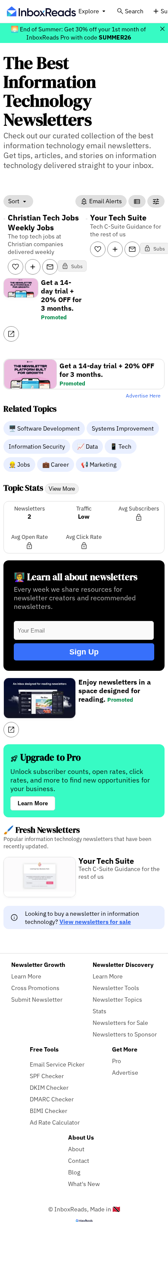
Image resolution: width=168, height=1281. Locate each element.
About (76, 1149)
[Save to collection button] (32, 267)
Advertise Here (143, 395)
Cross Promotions (35, 988)
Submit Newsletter (36, 999)
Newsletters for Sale (120, 1022)
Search (134, 11)
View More (62, 489)
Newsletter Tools (116, 988)
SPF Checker (47, 1076)
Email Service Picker (57, 1064)
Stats (99, 1011)
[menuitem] (45, 428)
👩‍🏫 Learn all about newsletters (75, 577)
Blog (74, 1172)
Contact (78, 1160)
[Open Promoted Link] (11, 334)
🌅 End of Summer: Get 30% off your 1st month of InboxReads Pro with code (78, 33)
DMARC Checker (52, 1099)
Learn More (33, 803)
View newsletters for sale (95, 921)
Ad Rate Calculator (55, 1122)
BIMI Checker (48, 1111)
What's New (84, 1184)
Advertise (125, 1072)
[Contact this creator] (50, 267)
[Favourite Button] (15, 267)
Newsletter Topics (117, 999)
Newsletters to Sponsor (125, 1034)
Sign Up (84, 652)
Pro (116, 1061)
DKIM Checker (49, 1087)
